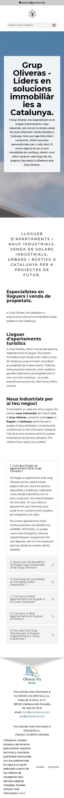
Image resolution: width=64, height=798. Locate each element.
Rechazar (53, 766)
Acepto (40, 766)
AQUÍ (22, 793)
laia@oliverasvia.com (32, 716)
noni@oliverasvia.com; (36, 712)
